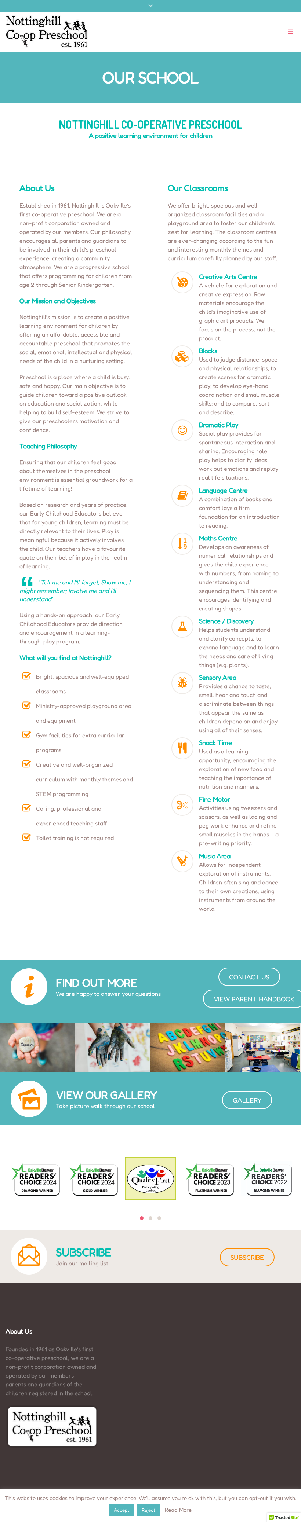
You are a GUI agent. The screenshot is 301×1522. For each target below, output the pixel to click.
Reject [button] (148, 1510)
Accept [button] (121, 1510)
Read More (178, 1509)
